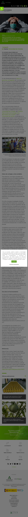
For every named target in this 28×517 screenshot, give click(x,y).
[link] (2, 8)
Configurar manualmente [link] (14, 264)
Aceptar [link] (14, 261)
